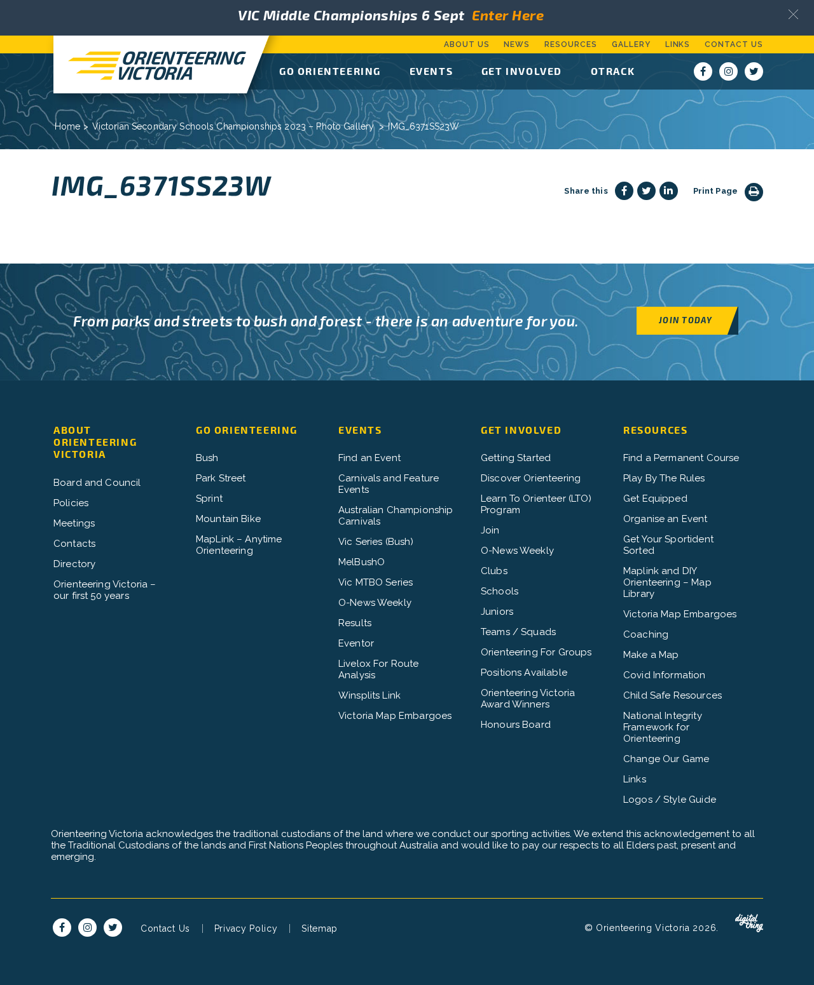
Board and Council (97, 482)
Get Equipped (655, 498)
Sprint (209, 498)
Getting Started (516, 458)
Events (431, 71)
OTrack (613, 71)
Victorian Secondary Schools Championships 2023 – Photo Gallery (233, 126)
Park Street (221, 478)
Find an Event (369, 458)
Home (68, 126)
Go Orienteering (330, 71)
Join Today (685, 320)
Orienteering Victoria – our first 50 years (104, 590)
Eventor (356, 643)
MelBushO (361, 562)
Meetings (74, 523)
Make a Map (651, 654)
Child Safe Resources (672, 695)
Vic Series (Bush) (376, 541)
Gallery (631, 44)
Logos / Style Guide (669, 799)
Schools (499, 591)
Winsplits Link (369, 695)
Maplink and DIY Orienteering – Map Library (667, 582)
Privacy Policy (246, 928)
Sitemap (319, 928)
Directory (74, 564)
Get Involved (521, 71)
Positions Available (524, 672)
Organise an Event (665, 519)
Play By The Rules (664, 478)
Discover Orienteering (531, 478)
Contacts (74, 543)
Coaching (645, 634)
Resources (570, 44)
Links (678, 44)
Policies (70, 503)
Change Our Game (666, 759)
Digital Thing (749, 923)
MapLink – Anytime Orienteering (239, 544)
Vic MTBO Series (375, 582)
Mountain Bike (228, 519)
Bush (207, 458)
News (517, 44)
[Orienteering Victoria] (150, 64)
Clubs (494, 571)
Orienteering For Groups (536, 652)
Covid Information (664, 675)
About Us (467, 44)
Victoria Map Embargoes (395, 715)
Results (354, 623)
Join (490, 530)
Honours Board (516, 724)
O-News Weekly (374, 602)
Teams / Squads (518, 632)
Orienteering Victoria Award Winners (528, 698)
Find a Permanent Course (681, 458)
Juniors (497, 611)
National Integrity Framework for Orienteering (662, 727)
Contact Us (734, 44)
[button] (793, 14)
